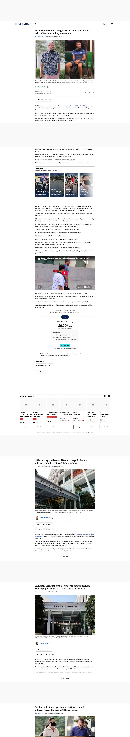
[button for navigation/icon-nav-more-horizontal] (93, 92)
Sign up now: (38, 36)
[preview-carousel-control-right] (92, 185)
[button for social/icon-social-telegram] (85, 92)
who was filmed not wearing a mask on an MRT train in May (67, 106)
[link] (24, 24)
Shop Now (26, 427)
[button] (106, 24)
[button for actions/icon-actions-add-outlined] (47, 87)
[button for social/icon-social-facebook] (89, 92)
